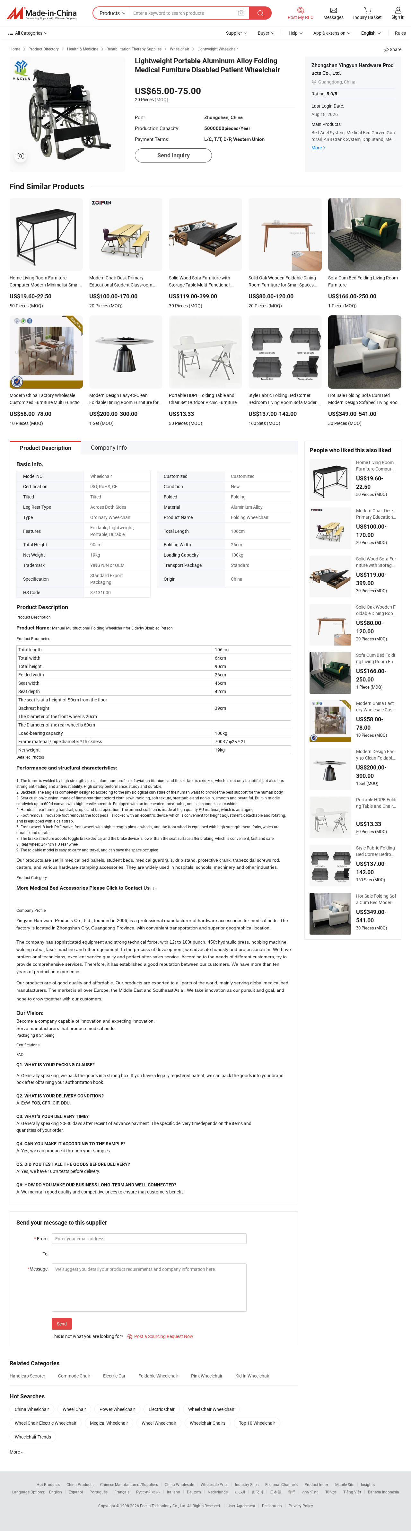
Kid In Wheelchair (252, 1376)
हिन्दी (291, 1491)
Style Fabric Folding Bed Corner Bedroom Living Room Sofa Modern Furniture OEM (376, 851)
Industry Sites (246, 1484)
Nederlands (218, 1491)
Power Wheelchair (117, 1409)
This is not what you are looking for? (87, 1336)
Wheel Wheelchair (159, 1423)
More (316, 148)
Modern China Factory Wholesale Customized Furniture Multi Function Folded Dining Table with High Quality (375, 706)
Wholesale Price (214, 1484)
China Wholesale (179, 1484)
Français (121, 1491)
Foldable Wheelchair (158, 1376)
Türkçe (331, 1491)
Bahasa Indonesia (383, 1491)
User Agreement (241, 1505)
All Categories (28, 33)
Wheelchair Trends (33, 1437)
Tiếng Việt (352, 1491)
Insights (368, 1484)
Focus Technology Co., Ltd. (163, 1505)
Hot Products (48, 1484)
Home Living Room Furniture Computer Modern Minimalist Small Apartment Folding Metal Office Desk (376, 465)
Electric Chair (162, 1409)
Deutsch (194, 1491)
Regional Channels (281, 1484)
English (55, 1491)
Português (99, 1491)
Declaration (272, 1505)
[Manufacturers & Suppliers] (41, 13)
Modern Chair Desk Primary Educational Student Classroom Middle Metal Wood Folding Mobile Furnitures (376, 513)
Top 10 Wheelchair (257, 1423)
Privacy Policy (301, 1505)
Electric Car (114, 1376)
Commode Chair (74, 1376)
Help (293, 33)
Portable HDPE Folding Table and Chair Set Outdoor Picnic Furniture (376, 802)
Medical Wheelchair (109, 1423)
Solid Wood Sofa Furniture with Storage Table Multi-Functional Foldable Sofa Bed (376, 562)
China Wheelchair (32, 1409)
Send (62, 1324)
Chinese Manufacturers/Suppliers (129, 1484)
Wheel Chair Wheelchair (211, 1409)
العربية (239, 1491)
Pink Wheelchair (207, 1376)
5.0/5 (332, 93)
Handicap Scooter (27, 1376)
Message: (38, 1269)
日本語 (276, 1491)
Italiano (173, 1491)
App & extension (329, 33)
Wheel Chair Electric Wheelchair (45, 1423)
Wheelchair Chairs (207, 1423)
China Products (79, 1484)
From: (41, 1239)
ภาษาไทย (310, 1491)
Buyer (263, 33)
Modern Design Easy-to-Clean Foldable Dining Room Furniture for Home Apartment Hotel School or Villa (376, 754)
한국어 (257, 1491)
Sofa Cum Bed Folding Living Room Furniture (375, 658)
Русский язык (148, 1491)
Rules (400, 33)
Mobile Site (344, 1484)
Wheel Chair (74, 1409)
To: (45, 1254)
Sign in (398, 17)
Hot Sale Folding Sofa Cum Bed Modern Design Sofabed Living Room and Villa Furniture (376, 899)
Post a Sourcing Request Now (160, 1336)
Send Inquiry (173, 155)
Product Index (316, 1484)
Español (76, 1491)
